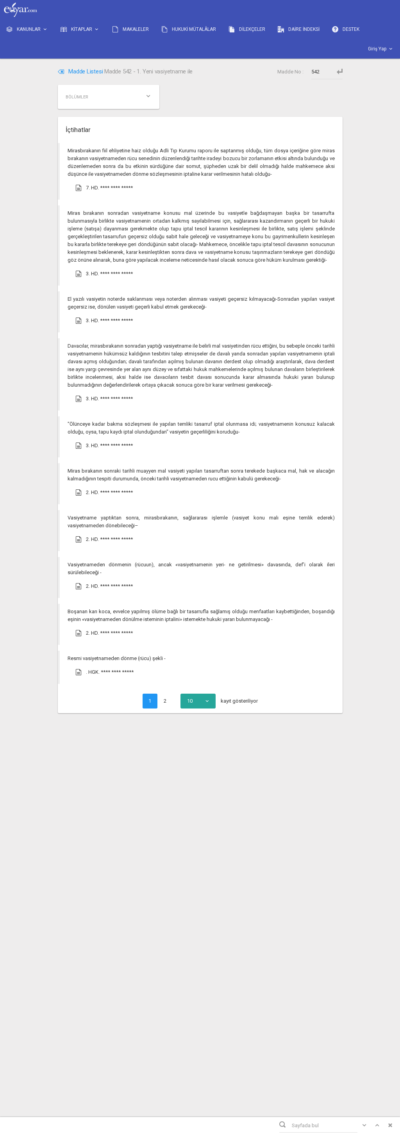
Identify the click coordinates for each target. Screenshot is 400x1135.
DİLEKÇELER (251, 29)
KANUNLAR (29, 29)
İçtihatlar (78, 130)
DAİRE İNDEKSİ (303, 29)
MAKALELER (135, 29)
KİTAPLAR (81, 29)
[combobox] (198, 701)
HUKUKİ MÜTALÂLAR (193, 29)
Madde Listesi (86, 71)
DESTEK (350, 29)
